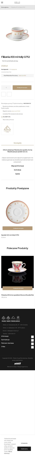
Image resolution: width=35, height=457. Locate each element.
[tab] (17, 143)
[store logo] (17, 2)
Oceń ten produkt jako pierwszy (10, 61)
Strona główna (4, 7)
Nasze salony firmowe (8, 119)
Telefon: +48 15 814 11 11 (9, 333)
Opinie (17, 174)
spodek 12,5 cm (22, 152)
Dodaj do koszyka (18, 228)
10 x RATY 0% (6, 117)
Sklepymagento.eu (22, 366)
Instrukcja (17, 170)
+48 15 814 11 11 (27, 103)
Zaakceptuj (24, 449)
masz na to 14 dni (16, 111)
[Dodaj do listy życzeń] (3, 94)
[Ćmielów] (7, 129)
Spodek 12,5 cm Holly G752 (10, 235)
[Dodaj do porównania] (9, 94)
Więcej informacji (17, 166)
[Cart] (33, 2)
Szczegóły (17, 143)
